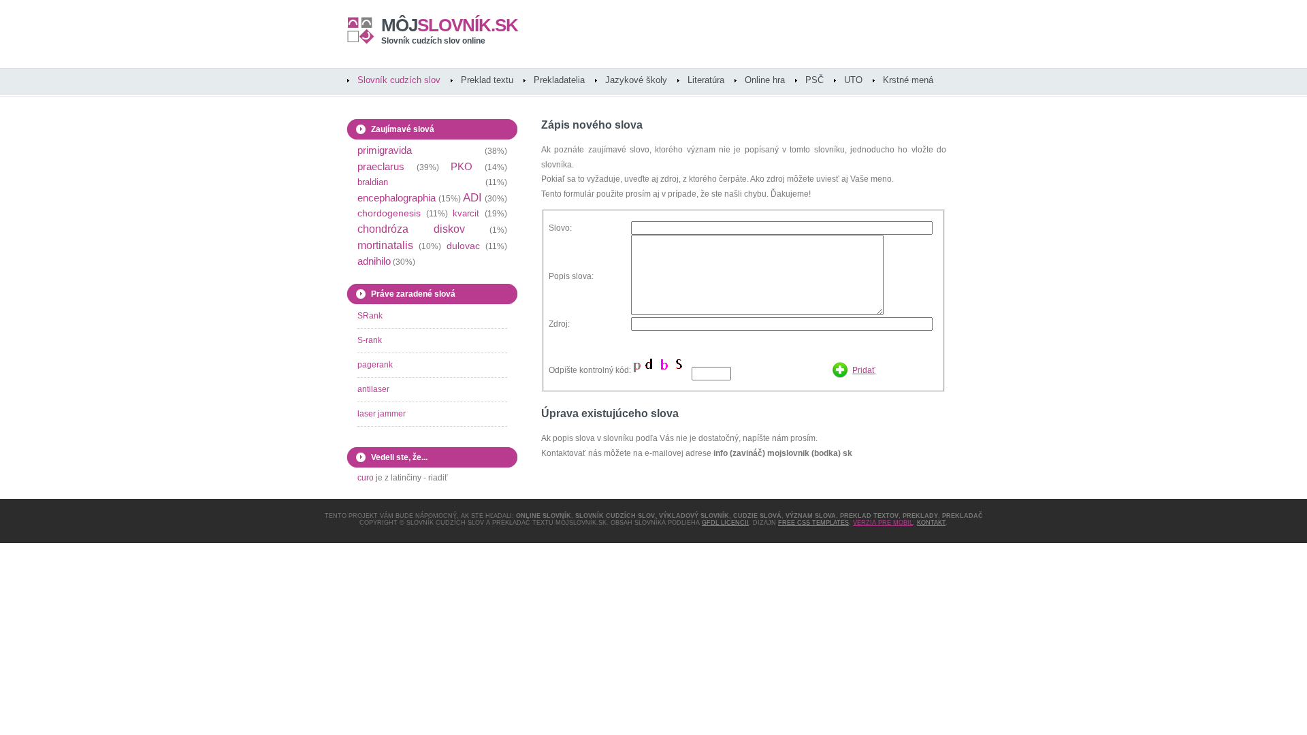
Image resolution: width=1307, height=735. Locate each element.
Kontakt (931, 522)
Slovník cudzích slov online (433, 41)
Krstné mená (908, 80)
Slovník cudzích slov (398, 80)
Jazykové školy (636, 80)
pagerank (375, 365)
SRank (370, 316)
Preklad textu (487, 80)
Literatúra (706, 80)
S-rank (369, 340)
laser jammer (381, 414)
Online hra (765, 80)
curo (365, 478)
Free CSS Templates (813, 522)
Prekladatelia (559, 80)
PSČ (814, 80)
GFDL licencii (725, 522)
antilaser (373, 389)
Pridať (863, 370)
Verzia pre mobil (883, 522)
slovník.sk (449, 25)
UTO (853, 80)
